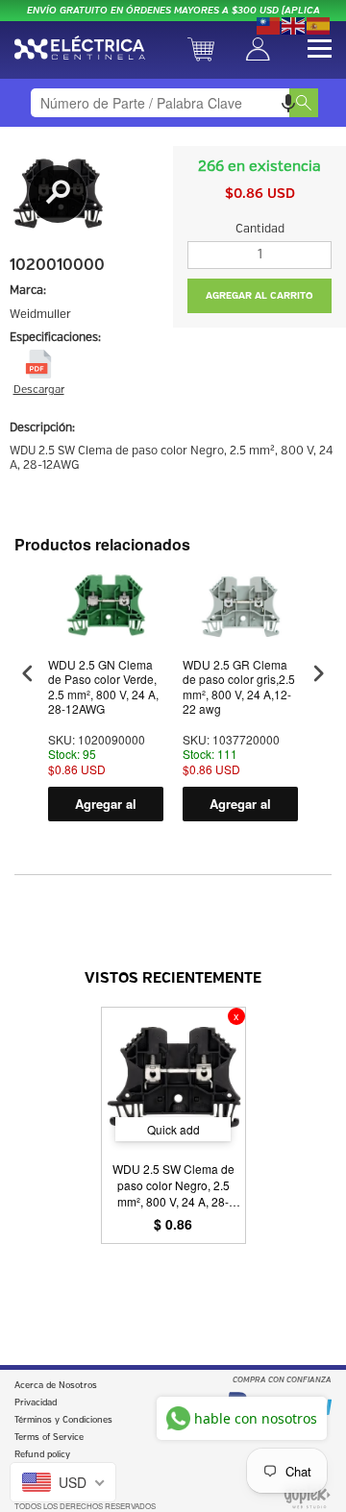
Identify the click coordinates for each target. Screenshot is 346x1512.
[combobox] (173, 102)
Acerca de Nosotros (55, 1385)
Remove (236, 1016)
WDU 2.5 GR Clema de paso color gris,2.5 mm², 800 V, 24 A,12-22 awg (239, 687)
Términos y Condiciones (63, 1420)
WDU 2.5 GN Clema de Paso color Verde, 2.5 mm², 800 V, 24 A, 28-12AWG (103, 687)
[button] (288, 103)
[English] (294, 24)
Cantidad (259, 229)
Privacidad (35, 1403)
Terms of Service (49, 1437)
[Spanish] (319, 24)
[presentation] (27, 673)
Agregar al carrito (105, 807)
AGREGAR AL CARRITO (259, 296)
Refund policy (42, 1455)
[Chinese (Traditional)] (269, 24)
